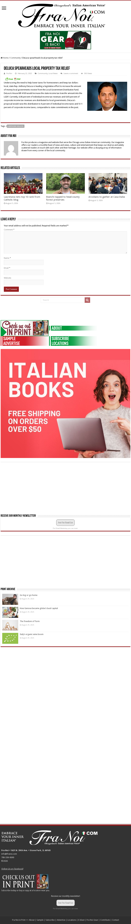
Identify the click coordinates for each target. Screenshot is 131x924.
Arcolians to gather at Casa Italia (107, 196)
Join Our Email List (65, 522)
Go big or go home (28, 595)
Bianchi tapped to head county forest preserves (63, 198)
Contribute (105, 920)
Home (5, 58)
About (32, 920)
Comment (9, 229)
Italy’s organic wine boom (31, 634)
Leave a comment (71, 73)
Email (7, 268)
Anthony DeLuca (15, 126)
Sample (40, 920)
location (37, 890)
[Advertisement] (25, 311)
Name (7, 258)
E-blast (81, 920)
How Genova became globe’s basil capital (39, 608)
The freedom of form (30, 621)
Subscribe (5, 890)
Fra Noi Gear (92, 920)
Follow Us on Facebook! (12, 869)
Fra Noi (9, 73)
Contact (115, 920)
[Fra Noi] (65, 15)
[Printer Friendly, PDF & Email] (13, 79)
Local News (53, 73)
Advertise (61, 920)
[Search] (87, 300)
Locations (71, 920)
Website (7, 278)
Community (15, 58)
